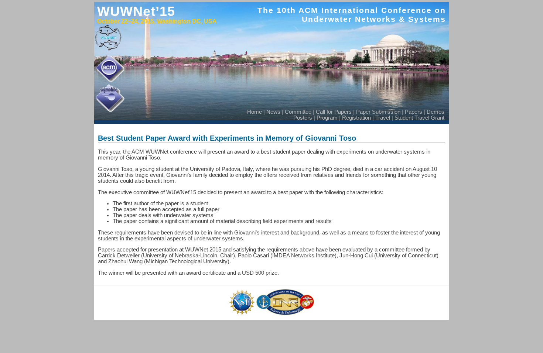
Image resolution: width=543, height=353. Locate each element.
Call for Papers (334, 112)
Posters (302, 118)
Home (254, 112)
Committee (298, 112)
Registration (356, 118)
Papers (413, 112)
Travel (382, 118)
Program (327, 118)
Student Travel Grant (419, 118)
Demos (435, 112)
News (273, 112)
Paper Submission (378, 112)
